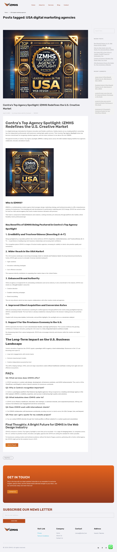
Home (6, 12)
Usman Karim (17, 113)
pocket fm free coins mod (102, 101)
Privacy (39, 533)
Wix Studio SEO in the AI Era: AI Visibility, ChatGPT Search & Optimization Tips (102, 54)
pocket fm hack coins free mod (103, 93)
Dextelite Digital (99, 85)
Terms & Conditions (43, 536)
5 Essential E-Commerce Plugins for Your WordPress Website (102, 111)
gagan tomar (98, 77)
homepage (98, 109)
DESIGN (36, 113)
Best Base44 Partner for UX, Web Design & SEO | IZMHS (103, 79)
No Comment (27, 113)
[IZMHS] (11, 5)
